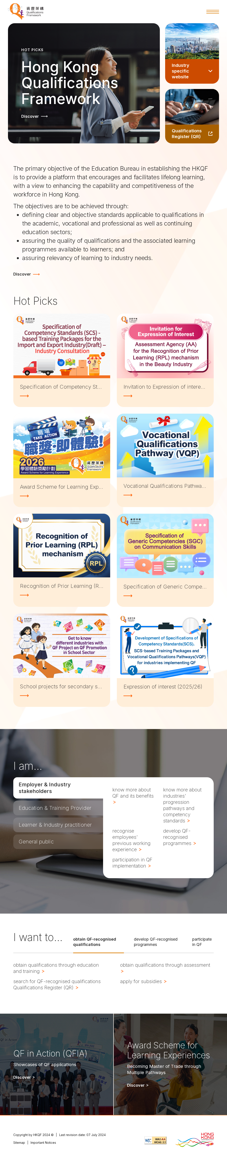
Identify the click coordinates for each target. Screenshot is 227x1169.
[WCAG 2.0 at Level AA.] (155, 1140)
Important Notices (43, 1142)
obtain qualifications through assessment (165, 965)
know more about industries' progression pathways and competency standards (182, 805)
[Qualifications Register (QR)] (192, 116)
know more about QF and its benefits (133, 793)
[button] (212, 11)
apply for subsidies (141, 981)
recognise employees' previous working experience (131, 840)
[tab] (58, 788)
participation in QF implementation (132, 863)
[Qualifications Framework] (25, 11)
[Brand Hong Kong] (194, 1140)
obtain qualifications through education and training (56, 968)
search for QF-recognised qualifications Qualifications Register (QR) (57, 984)
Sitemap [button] (19, 1142)
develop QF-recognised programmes (178, 837)
